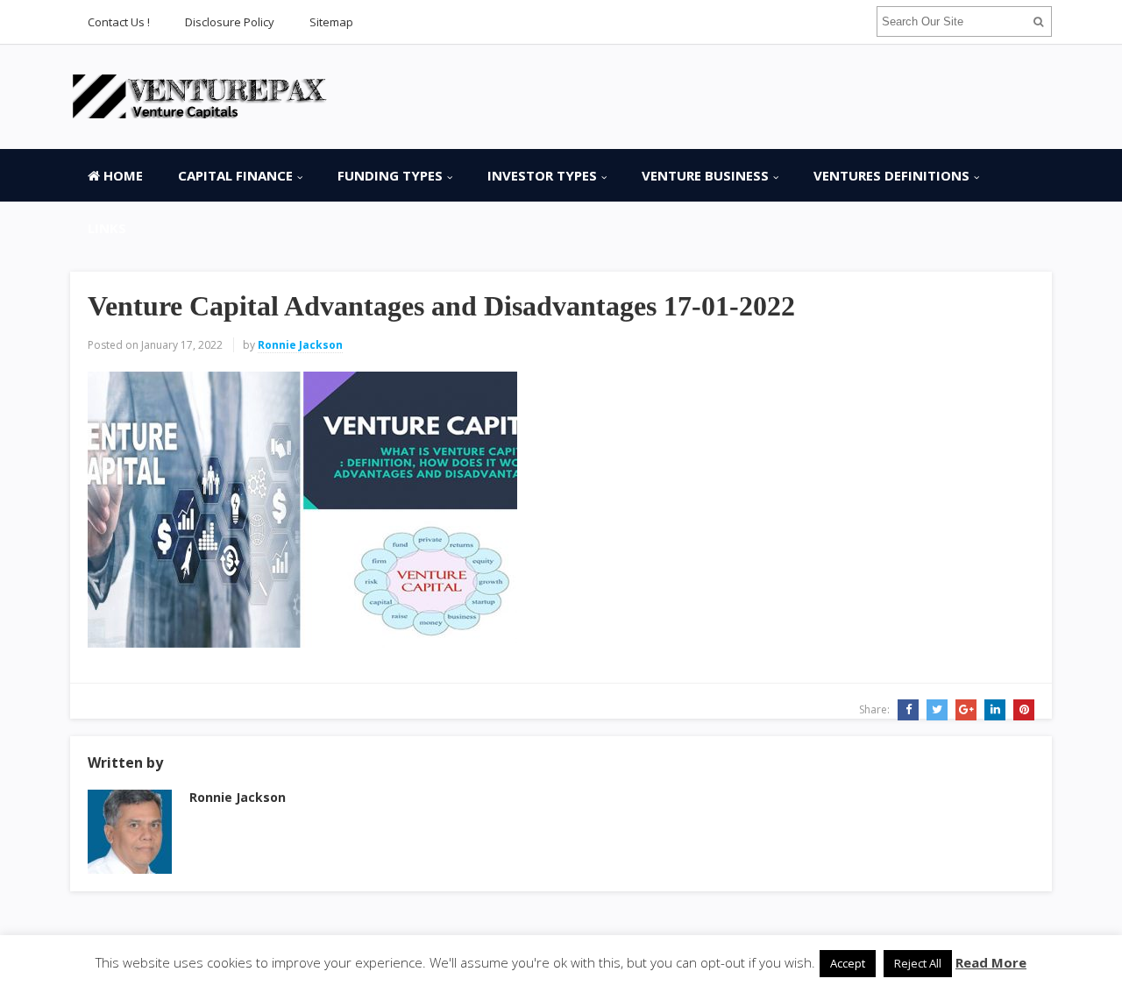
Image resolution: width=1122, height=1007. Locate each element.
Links (107, 228)
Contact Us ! (119, 22)
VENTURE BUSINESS (705, 175)
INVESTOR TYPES (542, 175)
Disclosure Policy (229, 22)
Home (121, 175)
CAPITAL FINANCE (235, 175)
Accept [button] (847, 963)
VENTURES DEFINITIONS (891, 175)
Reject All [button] (917, 963)
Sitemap (331, 22)
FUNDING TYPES (390, 175)
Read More (990, 962)
